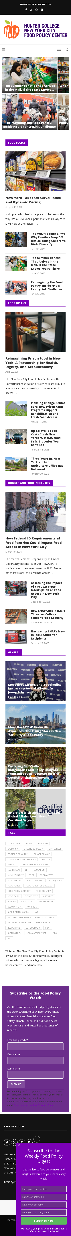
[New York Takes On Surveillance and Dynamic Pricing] (35, 171)
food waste (13, 896)
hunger (11, 901)
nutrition (32, 907)
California (12, 849)
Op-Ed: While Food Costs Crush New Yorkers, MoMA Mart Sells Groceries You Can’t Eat (46, 438)
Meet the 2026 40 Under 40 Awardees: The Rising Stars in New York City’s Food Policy (34, 731)
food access (46, 875)
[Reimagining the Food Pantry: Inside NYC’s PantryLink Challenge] (29, 112)
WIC (9, 938)
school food (33, 928)
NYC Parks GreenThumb (19, 922)
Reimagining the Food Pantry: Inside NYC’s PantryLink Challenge (29, 125)
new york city (14, 907)
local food (27, 901)
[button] (7, 93)
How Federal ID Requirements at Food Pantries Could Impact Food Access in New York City (33, 542)
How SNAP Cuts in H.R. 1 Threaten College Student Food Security (48, 614)
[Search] (67, 49)
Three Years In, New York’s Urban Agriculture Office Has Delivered (47, 464)
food (32, 875)
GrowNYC (48, 896)
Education (39, 870)
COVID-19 (45, 859)
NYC (36, 912)
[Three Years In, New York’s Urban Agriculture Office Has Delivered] (16, 464)
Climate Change (42, 854)
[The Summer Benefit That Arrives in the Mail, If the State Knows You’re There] (29, 75)
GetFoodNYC (31, 896)
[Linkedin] (42, 9)
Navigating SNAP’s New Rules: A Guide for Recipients (48, 635)
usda (54, 933)
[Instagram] (37, 9)
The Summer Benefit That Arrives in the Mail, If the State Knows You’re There (46, 263)
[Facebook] (26, 9)
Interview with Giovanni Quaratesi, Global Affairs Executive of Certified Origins (35, 816)
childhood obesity (33, 849)
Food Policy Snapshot (18, 891)
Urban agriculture (36, 933)
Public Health (43, 922)
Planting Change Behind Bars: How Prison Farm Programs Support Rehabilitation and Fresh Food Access (48, 410)
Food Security (43, 891)
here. (40, 965)
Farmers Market (15, 875)
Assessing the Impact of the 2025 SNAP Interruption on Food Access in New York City (46, 590)
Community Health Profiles (21, 859)
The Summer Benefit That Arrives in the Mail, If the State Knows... (29, 88)
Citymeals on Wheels (17, 854)
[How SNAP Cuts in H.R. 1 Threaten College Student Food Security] (16, 616)
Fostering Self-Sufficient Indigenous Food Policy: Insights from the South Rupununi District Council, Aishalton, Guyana (34, 771)
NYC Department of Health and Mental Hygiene (31, 917)
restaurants (13, 928)
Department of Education (35, 864)
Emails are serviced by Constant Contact (34, 1105)
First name (13, 1054)
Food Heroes (14, 880)
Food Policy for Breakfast (39, 885)
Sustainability (14, 933)
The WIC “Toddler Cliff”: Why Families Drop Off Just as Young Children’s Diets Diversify (48, 239)
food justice (55, 880)
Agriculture (13, 843)
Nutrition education (18, 912)
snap (47, 928)
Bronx (29, 843)
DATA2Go (11, 864)
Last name (13, 1068)
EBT (26, 870)
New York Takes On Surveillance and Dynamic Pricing (33, 200)
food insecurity (35, 880)
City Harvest (55, 849)
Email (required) (17, 1040)
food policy (13, 885)
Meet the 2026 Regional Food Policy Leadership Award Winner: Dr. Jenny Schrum (35, 688)
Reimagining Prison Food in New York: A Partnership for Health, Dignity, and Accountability (33, 362)
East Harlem (13, 870)
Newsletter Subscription (35, 4)
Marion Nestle (46, 901)
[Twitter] (31, 9)
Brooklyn (43, 843)
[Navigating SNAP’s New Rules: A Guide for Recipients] (16, 637)
